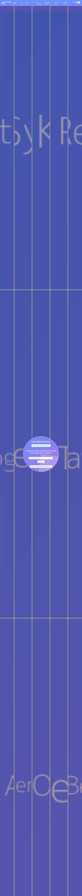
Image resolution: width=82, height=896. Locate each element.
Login (73, 2)
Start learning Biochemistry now (41, 445)
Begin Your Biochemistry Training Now (41, 466)
